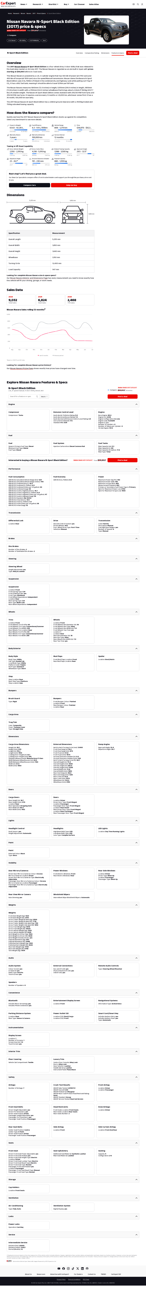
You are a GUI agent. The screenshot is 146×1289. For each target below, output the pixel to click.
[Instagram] (68, 1268)
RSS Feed (86, 1279)
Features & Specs (118, 53)
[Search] (138, 4)
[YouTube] (59, 1268)
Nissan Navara (21, 67)
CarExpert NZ (116, 1274)
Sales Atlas (94, 4)
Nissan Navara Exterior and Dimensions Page (29, 278)
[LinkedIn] (82, 1268)
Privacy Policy (61, 1279)
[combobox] (22, 396)
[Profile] (142, 4)
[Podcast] (87, 1268)
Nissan (23, 13)
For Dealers (78, 1274)
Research (37, 4)
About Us (28, 1274)
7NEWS (103, 1274)
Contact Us (92, 1274)
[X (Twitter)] (77, 1268)
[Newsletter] (133, 4)
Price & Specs (41, 13)
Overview (79, 53)
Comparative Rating (92, 53)
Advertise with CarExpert (59, 1274)
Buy (65, 4)
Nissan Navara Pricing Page (21, 368)
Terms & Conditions (74, 1279)
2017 (33, 13)
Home (10, 13)
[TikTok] (73, 1268)
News (23, 4)
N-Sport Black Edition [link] (54, 13)
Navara (29, 13)
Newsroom (41, 1274)
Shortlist (52, 4)
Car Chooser (79, 4)
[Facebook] (63, 1268)
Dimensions (105, 53)
